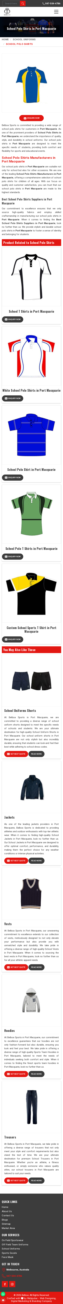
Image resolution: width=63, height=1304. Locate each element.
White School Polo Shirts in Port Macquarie (31, 390)
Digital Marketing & (21, 1301)
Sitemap (6, 1224)
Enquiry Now (14, 319)
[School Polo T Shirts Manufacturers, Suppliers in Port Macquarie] (31, 514)
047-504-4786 (52, 3)
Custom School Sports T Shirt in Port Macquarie (31, 629)
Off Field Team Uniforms (15, 1244)
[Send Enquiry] (3, 1300)
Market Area (8, 1228)
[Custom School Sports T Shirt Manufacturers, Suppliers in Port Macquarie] (31, 593)
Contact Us (8, 1215)
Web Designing (48, 1298)
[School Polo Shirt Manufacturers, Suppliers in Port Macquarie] (31, 434)
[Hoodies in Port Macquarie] (31, 1000)
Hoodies (9, 1030)
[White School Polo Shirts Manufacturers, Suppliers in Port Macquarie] (31, 355)
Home (5, 39)
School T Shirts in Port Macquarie (31, 311)
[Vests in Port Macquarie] (31, 894)
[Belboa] (7, 12)
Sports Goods (9, 1253)
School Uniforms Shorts (20, 710)
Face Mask (7, 1257)
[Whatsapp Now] (3, 1294)
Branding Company (42, 1301)
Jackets (9, 817)
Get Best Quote (18, 754)
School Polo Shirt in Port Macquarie (31, 469)
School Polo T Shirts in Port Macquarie (32, 548)
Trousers (10, 1137)
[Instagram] (12, 1284)
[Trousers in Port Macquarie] (31, 1107)
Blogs (5, 1219)
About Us (7, 1211)
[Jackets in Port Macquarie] (31, 787)
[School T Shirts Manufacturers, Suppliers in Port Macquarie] (31, 276)
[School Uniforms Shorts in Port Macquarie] (31, 680)
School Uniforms (24, 39)
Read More (36, 754)
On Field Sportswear (13, 1240)
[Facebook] (5, 1284)
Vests (8, 924)
